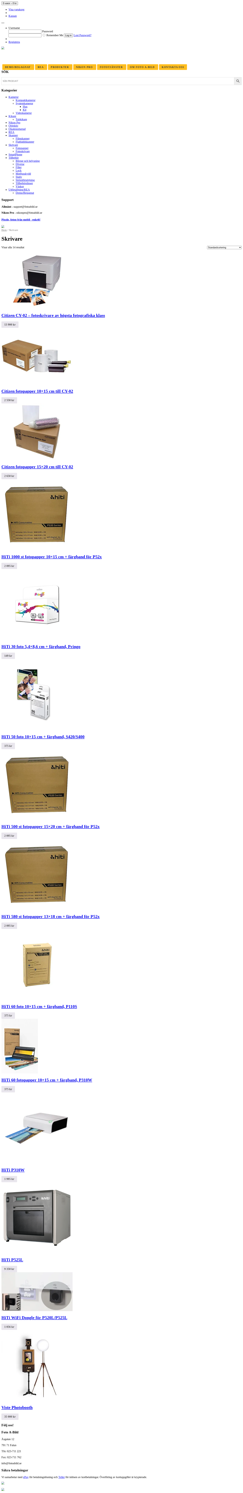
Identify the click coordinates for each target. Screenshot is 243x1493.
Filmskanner (23, 138)
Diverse (20, 164)
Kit (24, 109)
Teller (61, 1477)
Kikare (12, 116)
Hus (25, 106)
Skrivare (13, 144)
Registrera (14, 41)
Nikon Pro (14, 122)
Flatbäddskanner (25, 141)
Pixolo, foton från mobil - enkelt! (20, 219)
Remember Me (54, 35)
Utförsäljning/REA (19, 189)
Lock (19, 170)
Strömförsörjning (25, 180)
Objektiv (13, 125)
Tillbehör (14, 157)
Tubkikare (21, 119)
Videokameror (24, 112)
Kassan (13, 15)
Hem (4, 230)
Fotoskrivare (23, 151)
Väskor (20, 186)
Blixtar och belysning (28, 160)
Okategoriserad (17, 128)
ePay (26, 1477)
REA (11, 132)
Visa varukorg (16, 9)
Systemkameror (24, 103)
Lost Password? (82, 35)
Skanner (13, 135)
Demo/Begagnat (25, 192)
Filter (19, 167)
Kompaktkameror (25, 100)
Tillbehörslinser (24, 183)
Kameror (14, 97)
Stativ (19, 176)
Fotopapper (22, 148)
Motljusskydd (23, 173)
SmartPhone (15, 154)
